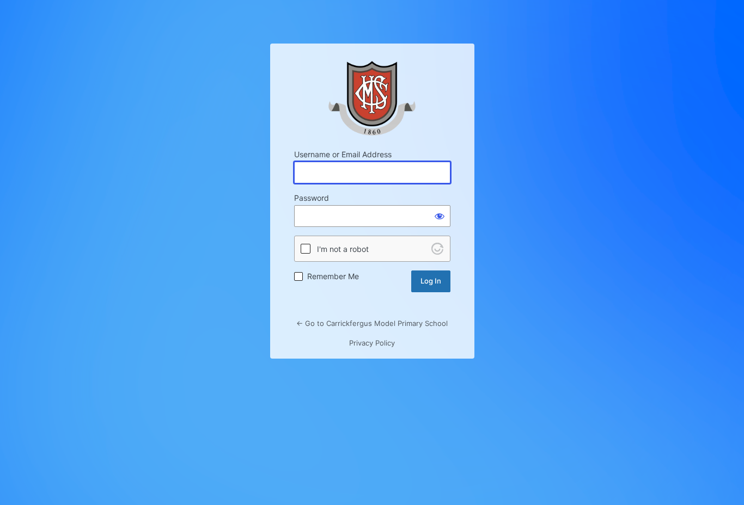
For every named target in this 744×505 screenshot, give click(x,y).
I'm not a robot (343, 249)
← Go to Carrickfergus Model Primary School (372, 323)
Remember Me (333, 276)
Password (311, 197)
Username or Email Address (343, 154)
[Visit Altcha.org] (437, 249)
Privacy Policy (372, 342)
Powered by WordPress (372, 98)
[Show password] (439, 216)
